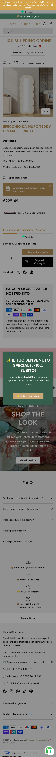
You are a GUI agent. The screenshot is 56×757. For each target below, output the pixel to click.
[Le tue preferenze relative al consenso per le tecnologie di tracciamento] (51, 752)
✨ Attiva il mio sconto (28, 396)
